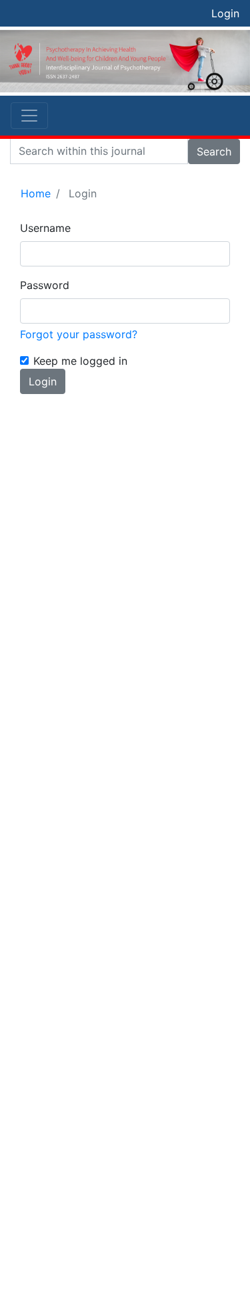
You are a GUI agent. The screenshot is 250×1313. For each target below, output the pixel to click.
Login (225, 13)
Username (45, 228)
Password (44, 285)
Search (214, 151)
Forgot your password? (78, 334)
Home (36, 193)
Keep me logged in (80, 360)
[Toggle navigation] (29, 115)
